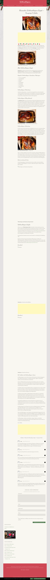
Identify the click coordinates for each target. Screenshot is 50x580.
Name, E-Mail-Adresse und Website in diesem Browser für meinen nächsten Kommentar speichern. (30, 519)
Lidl (44, 230)
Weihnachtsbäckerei (28, 5)
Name (19, 504)
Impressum (24, 569)
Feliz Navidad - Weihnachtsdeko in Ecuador (10, 539)
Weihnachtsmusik (39, 5)
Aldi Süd (41, 230)
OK (31, 578)
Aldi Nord (37, 230)
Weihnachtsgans (25, 2)
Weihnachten (19, 5)
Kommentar (20, 493)
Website (19, 512)
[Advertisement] (31, 37)
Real (19, 231)
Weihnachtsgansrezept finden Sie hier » (32, 242)
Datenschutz (27, 569)
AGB (21, 569)
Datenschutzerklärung (39, 578)
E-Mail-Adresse (20, 508)
